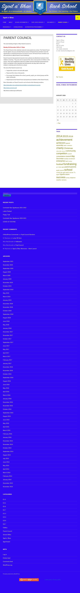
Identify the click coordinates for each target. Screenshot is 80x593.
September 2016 (8, 377)
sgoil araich (66, 172)
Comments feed (8, 561)
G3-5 (4, 520)
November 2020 (8, 265)
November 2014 (8, 444)
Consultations (18, 27)
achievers (60, 143)
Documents (50, 22)
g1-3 (57, 167)
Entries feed (6, 558)
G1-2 (4, 513)
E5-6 (4, 506)
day (73, 156)
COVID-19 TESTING (9, 221)
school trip (59, 172)
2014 (59, 136)
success (60, 177)
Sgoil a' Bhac (8, 18)
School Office (7, 534)
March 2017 (6, 356)
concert (70, 153)
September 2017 (8, 342)
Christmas (68, 148)
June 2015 (6, 420)
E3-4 (4, 503)
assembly (59, 145)
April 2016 (6, 391)
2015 (65, 136)
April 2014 (6, 469)
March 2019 (6, 296)
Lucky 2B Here (17, 238)
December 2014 (8, 441)
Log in (5, 554)
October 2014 (7, 448)
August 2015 (7, 416)
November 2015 (8, 405)
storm (67, 174)
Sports (62, 174)
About (10, 22)
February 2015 (7, 434)
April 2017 (6, 353)
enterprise (60, 161)
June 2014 (6, 462)
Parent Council (63, 22)
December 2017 (8, 332)
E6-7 (4, 510)
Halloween (19, 241)
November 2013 (8, 486)
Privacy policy (57, 579)
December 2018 (8, 303)
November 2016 (8, 370)
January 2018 (7, 328)
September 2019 (8, 289)
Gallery (5, 527)
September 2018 (8, 314)
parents (73, 167)
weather (58, 180)
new (60, 167)
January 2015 (7, 437)
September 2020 (8, 268)
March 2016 (6, 395)
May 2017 (6, 349)
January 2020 (7, 279)
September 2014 (8, 451)
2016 (70, 136)
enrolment (72, 158)
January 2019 (7, 300)
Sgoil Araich (6, 541)
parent (67, 167)
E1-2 (4, 499)
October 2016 (7, 374)
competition (61, 153)
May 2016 (6, 388)
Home (4, 22)
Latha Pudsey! (7, 211)
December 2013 (8, 483)
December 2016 (8, 367)
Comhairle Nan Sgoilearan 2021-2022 (14, 207)
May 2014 (6, 465)
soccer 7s (72, 172)
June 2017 (6, 346)
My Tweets (59, 77)
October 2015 (7, 409)
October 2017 (7, 339)
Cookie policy (48, 579)
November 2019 (8, 282)
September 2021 (8, 261)
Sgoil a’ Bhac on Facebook (66, 85)
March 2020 (6, 275)
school (68, 169)
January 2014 (7, 479)
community (71, 151)
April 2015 (6, 427)
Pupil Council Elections (28, 234)
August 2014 (7, 455)
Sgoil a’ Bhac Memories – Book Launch (25, 248)
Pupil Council (20, 245)
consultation (60, 156)
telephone (72, 177)
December (60, 159)
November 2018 (8, 307)
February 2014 (7, 476)
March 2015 (6, 430)
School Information (21, 22)
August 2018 (7, 317)
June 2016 (6, 384)
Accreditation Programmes (33, 27)
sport (57, 174)
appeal (68, 143)
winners (64, 180)
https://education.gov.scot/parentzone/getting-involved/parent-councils (22, 85)
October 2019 (7, 286)
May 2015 (6, 423)
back (65, 145)
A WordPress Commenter (11, 234)
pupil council (60, 170)
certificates (69, 145)
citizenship (58, 151)
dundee (66, 158)
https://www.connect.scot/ (10, 88)
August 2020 (7, 272)
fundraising (70, 164)
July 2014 (6, 458)
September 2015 (8, 413)
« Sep (58, 123)
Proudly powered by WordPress (11, 574)
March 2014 (6, 472)
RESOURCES (6, 27)
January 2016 (7, 398)
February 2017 (7, 360)
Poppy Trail (6, 214)
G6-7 (4, 524)
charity (60, 148)
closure (63, 151)
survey (68, 177)
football (59, 164)
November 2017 (8, 335)
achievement (64, 139)
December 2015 (8, 402)
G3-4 (4, 517)
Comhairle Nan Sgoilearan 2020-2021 (14, 218)
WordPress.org (7, 565)
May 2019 (6, 293)
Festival (70, 161)
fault (66, 161)
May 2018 (6, 325)
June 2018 (6, 321)
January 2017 (7, 363)
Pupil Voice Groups (37, 22)
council (68, 156)
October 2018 (7, 310)
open (62, 167)
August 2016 (7, 381)
